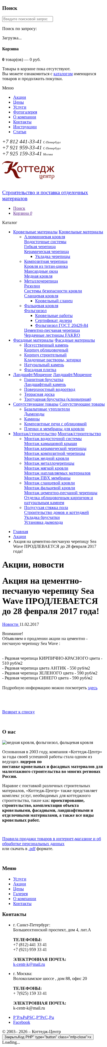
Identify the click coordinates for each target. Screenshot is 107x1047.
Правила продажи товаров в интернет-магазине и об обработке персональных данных (51, 841)
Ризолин (32, 286)
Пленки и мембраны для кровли (54, 428)
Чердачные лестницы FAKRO (52, 335)
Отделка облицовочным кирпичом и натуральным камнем (58, 500)
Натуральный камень (44, 364)
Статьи (19, 131)
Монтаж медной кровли (46, 458)
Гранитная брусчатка (43, 379)
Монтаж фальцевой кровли (49, 487)
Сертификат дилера (53, 320)
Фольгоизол (35, 310)
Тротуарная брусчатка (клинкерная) (57, 399)
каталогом (63, 73)
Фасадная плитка (40, 369)
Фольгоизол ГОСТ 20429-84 (61, 325)
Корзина (22, 213)
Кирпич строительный (45, 355)
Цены (18, 102)
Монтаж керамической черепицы (55, 448)
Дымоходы (34, 414)
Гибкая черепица (40, 246)
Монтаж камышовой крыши (50, 443)
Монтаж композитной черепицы (54, 453)
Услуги (19, 107)
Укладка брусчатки (42, 517)
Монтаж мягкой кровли (46, 468)
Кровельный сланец (54, 300)
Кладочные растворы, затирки (52, 359)
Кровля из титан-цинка (46, 266)
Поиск (19, 208)
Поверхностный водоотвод (49, 389)
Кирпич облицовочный (46, 350)
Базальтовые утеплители (47, 409)
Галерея (20, 893)
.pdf (32, 848)
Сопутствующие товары (35, 404)
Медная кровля (38, 276)
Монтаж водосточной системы (53, 438)
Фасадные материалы (33, 340)
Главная (20, 531)
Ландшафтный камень (45, 384)
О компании (24, 117)
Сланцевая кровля (41, 295)
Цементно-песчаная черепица (52, 330)
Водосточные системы (45, 241)
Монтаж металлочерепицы (49, 463)
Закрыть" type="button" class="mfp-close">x (47, 1037)
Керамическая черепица (46, 251)
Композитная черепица (45, 261)
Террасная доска (39, 394)
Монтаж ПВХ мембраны (47, 478)
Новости (10, 624)
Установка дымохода (43, 522)
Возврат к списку (18, 711)
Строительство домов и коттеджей (56, 512)
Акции (19, 97)
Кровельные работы (54, 315)
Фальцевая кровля (41, 305)
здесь (92, 687)
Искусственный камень (46, 345)
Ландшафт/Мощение (32, 374)
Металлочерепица (41, 281)
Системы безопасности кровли (53, 291)
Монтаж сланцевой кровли (49, 483)
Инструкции (25, 126)
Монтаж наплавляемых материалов (57, 473)
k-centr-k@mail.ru (29, 964)
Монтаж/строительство (35, 433)
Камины (32, 419)
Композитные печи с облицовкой (55, 423)
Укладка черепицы (52, 256)
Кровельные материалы (35, 231)
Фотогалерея (25, 112)
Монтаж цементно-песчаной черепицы (60, 492)
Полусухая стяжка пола (46, 507)
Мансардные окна (41, 271)
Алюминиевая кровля (44, 236)
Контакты (22, 122)
